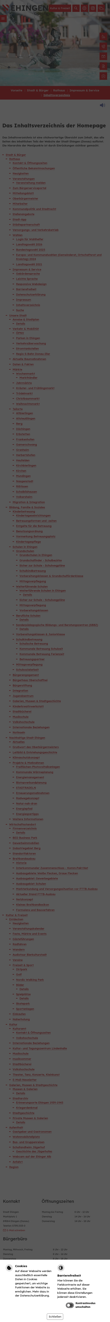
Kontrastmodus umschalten (85, 1305)
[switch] (69, 1305)
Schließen (55, 1316)
